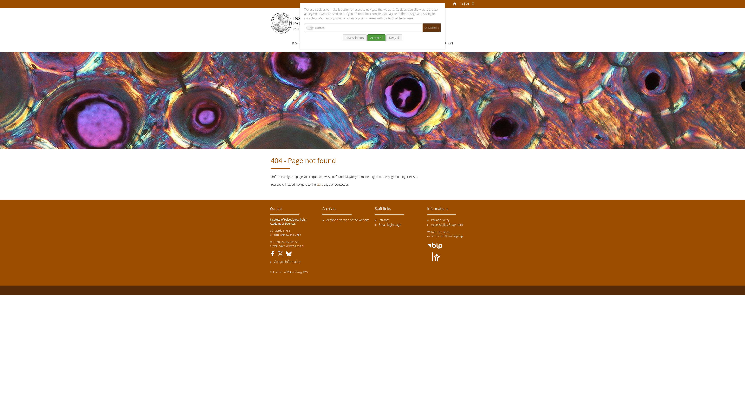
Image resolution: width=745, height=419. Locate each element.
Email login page (390, 224)
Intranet (384, 220)
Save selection (355, 38)
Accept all (376, 38)
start (320, 184)
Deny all (394, 38)
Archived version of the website (348, 220)
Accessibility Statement (447, 224)
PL (462, 4)
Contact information (287, 262)
